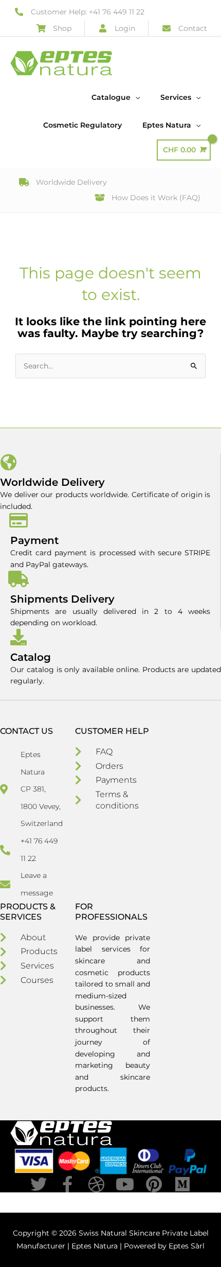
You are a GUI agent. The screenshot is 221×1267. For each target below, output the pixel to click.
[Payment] (18, 520)
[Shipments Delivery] (18, 579)
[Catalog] (18, 637)
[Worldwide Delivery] (8, 462)
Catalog (30, 657)
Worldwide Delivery (52, 482)
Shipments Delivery (62, 599)
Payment (34, 540)
